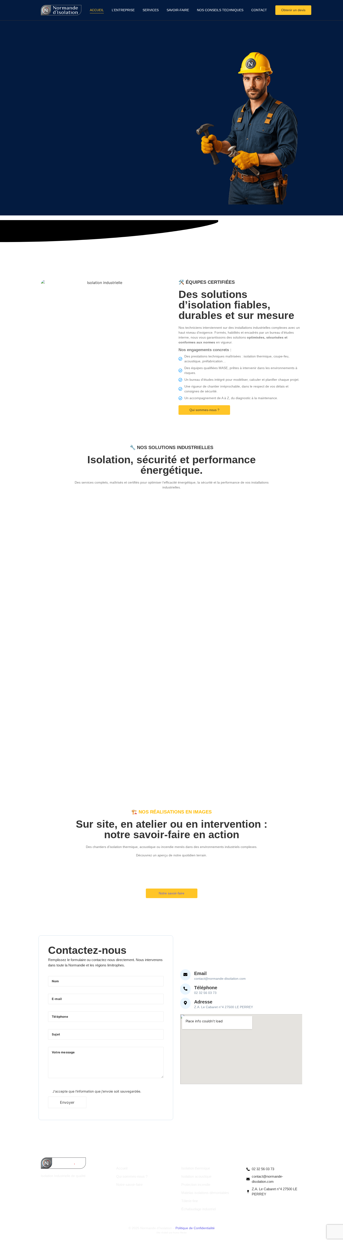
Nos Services (195, 1159)
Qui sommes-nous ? (131, 1176)
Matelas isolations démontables (205, 1193)
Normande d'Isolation (139, 1159)
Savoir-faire (178, 10)
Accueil (97, 10)
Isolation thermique (195, 1168)
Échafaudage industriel (198, 1209)
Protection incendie (195, 1185)
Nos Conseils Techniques (220, 10)
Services (151, 10)
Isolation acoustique (196, 1176)
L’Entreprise (123, 10)
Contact (259, 10)
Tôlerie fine (189, 1201)
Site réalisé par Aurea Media (171, 1232)
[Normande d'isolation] (61, 10)
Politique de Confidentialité (195, 1228)
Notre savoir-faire (129, 1185)
